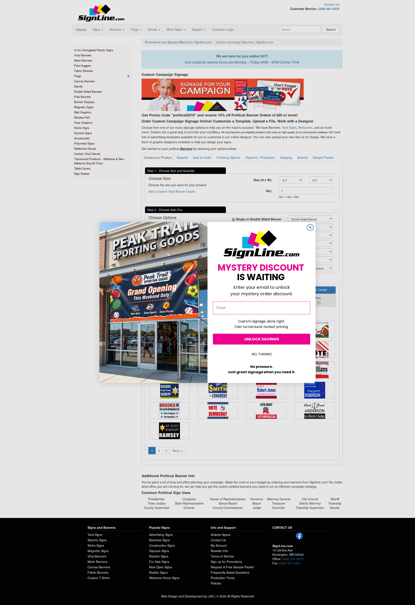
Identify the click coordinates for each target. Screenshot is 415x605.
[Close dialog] (310, 227)
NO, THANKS (262, 354)
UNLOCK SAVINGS (261, 339)
